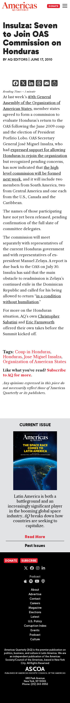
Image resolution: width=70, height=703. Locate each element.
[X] (23, 83)
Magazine (35, 607)
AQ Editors (18, 59)
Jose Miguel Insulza (42, 356)
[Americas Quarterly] (19, 6)
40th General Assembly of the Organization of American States (31, 103)
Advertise (35, 594)
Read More (35, 536)
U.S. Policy (35, 621)
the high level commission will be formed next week (32, 173)
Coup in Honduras (32, 351)
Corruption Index (35, 626)
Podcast (35, 576)
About (35, 589)
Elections (35, 612)
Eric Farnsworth (40, 322)
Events (35, 630)
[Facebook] (15, 83)
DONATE (53, 6)
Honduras (12, 356)
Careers (35, 603)
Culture (35, 639)
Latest (35, 617)
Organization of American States (34, 361)
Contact (35, 598)
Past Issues (35, 545)
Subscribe (29, 560)
